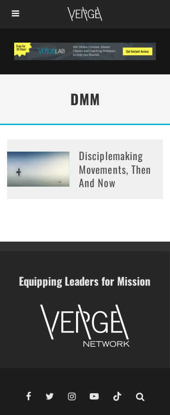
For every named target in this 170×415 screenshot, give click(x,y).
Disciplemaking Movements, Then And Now (115, 169)
